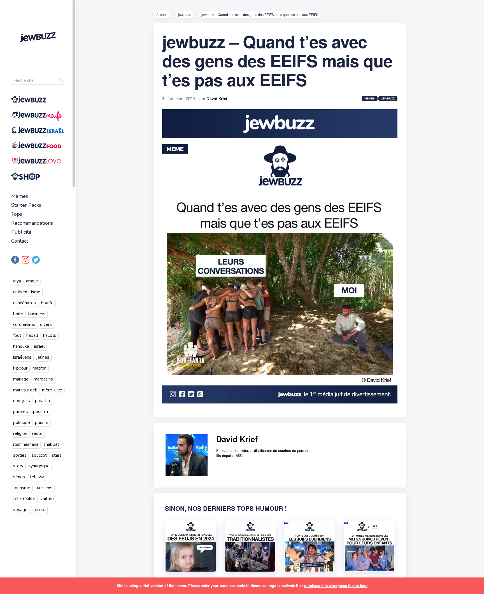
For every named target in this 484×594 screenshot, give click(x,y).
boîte (18, 314)
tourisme (21, 488)
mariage (21, 379)
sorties (20, 455)
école (40, 510)
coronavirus (24, 324)
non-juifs (21, 401)
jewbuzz (184, 14)
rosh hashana (25, 444)
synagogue (39, 466)
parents (20, 412)
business (36, 314)
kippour (20, 368)
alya (17, 281)
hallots (49, 335)
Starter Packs (26, 205)
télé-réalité (24, 499)
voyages (21, 510)
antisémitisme (26, 292)
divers (46, 324)
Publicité (21, 232)
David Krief (216, 98)
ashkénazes (24, 303)
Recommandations (32, 223)
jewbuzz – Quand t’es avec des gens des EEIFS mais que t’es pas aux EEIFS (277, 60)
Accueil (161, 14)
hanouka (21, 346)
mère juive (52, 390)
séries (19, 477)
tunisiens (43, 488)
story (18, 466)
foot (17, 335)
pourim (41, 422)
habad (32, 335)
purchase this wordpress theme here (335, 585)
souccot (39, 455)
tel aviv (37, 477)
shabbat (51, 444)
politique (21, 422)
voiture (47, 499)
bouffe (47, 303)
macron (39, 368)
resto (37, 433)
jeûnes (42, 357)
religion (20, 433)
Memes (369, 99)
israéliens (22, 357)
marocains (43, 379)
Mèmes (19, 196)
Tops (16, 214)
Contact (19, 241)
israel (39, 346)
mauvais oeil (25, 390)
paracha (42, 401)
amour (32, 281)
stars (57, 455)
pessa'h (40, 412)
